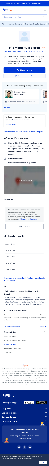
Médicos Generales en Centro (15, 340)
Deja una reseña (24, 226)
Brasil (29, 439)
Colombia (30, 436)
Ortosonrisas (8, 352)
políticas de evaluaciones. (28, 219)
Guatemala (22, 439)
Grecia (12, 436)
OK (43, 462)
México (23, 436)
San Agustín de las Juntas (35, 24)
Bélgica (17, 436)
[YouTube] (30, 447)
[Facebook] (19, 447)
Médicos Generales (15, 24)
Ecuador (36, 436)
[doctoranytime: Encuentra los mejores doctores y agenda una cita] (3, 24)
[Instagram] (24, 447)
